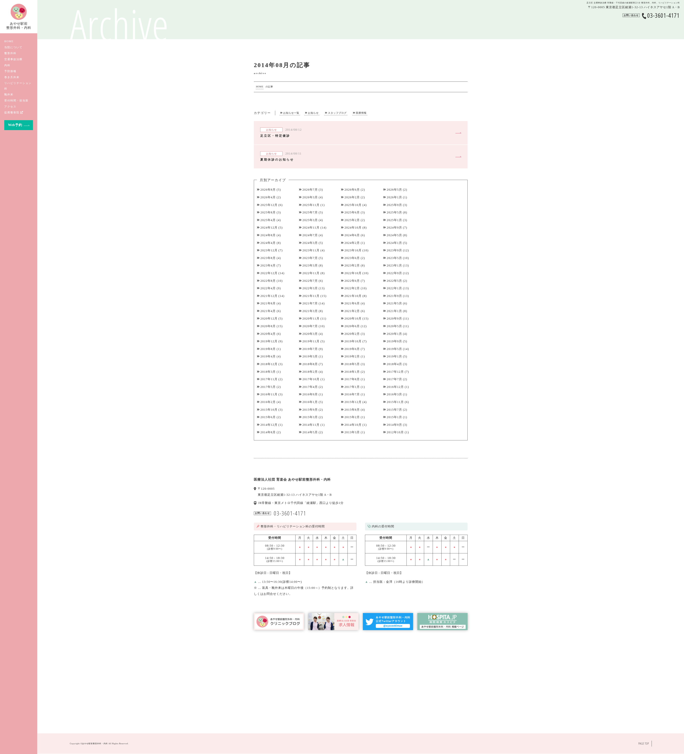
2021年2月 (352, 311)
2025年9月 (394, 205)
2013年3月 (352, 432)
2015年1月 (394, 417)
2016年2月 (268, 402)
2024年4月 (268, 243)
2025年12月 (269, 205)
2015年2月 (352, 417)
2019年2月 (352, 356)
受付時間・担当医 (16, 100)
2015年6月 (268, 417)
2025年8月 (268, 212)
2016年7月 (352, 394)
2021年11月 (311, 296)
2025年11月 (311, 205)
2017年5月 (268, 387)
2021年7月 (310, 303)
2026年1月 (394, 197)
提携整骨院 (11, 112)
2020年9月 (394, 318)
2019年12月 (269, 341)
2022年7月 (310, 280)
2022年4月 (268, 288)
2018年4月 (394, 364)
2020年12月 (269, 318)
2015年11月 (395, 402)
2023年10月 (353, 250)
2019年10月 (353, 341)
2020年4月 (268, 334)
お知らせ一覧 (291, 112)
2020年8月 (268, 326)
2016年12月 (395, 387)
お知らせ (313, 112)
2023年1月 (394, 265)
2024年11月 (311, 227)
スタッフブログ (337, 112)
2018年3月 (268, 371)
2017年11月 (269, 379)
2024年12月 (269, 227)
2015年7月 (394, 409)
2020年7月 (310, 326)
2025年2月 (352, 220)
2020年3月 (310, 334)
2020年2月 (352, 334)
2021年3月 (310, 311)
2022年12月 (269, 273)
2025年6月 (352, 212)
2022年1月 (394, 288)
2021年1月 (394, 311)
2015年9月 (310, 409)
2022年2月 (352, 288)
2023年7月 (310, 258)
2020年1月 (394, 334)
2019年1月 (394, 356)
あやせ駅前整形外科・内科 (95, 744)
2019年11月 (311, 341)
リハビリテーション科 (18, 86)
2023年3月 (310, 265)
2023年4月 (268, 265)
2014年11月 (311, 424)
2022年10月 (353, 273)
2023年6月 (352, 258)
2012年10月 (395, 432)
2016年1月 (310, 402)
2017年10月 (311, 379)
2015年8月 (352, 409)
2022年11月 (311, 273)
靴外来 (8, 94)
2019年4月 (268, 356)
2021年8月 (268, 303)
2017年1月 (352, 387)
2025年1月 (394, 220)
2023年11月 (311, 250)
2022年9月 (394, 273)
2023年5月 (394, 258)
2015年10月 (269, 409)
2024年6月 (352, 235)
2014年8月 (268, 432)
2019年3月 (310, 356)
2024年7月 (310, 235)
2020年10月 (353, 318)
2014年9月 (394, 424)
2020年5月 (394, 326)
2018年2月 (310, 371)
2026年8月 (268, 189)
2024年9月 (394, 227)
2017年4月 (310, 387)
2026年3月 (310, 197)
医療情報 (361, 112)
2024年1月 (394, 243)
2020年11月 (311, 318)
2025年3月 (310, 220)
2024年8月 (268, 235)
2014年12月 (269, 424)
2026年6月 (352, 189)
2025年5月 (394, 212)
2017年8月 (352, 379)
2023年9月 (394, 250)
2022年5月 (394, 280)
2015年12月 (353, 402)
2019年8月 (268, 349)
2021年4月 (268, 311)
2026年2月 (352, 197)
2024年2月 (352, 243)
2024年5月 (394, 235)
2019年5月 (394, 349)
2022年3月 (310, 288)
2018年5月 (352, 364)
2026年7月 (310, 189)
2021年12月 (269, 296)
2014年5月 (310, 432)
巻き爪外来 (11, 77)
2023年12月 (269, 250)
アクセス (10, 106)
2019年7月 (310, 349)
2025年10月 (353, 205)
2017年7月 (394, 379)
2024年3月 (310, 243)
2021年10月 (353, 296)
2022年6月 (352, 280)
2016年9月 (310, 394)
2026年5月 (394, 189)
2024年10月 (353, 227)
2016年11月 (269, 394)
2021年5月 (394, 303)
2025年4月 (268, 220)
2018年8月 (310, 364)
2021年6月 (352, 303)
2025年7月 (310, 212)
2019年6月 (352, 349)
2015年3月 (310, 417)
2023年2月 (352, 265)
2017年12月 (395, 371)
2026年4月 (268, 197)
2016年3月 (394, 394)
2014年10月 (353, 424)
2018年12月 (269, 364)
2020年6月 (352, 326)
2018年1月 (352, 371)
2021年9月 (394, 296)
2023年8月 (268, 258)
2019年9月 (394, 341)
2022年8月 (268, 280)
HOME (9, 41)
